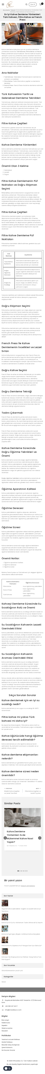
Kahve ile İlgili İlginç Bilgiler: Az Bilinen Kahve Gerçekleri (21, 934)
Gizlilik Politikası (7, 1042)
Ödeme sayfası (7, 1028)
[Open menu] (3, 4)
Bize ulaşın (5, 1020)
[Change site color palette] (7, 1068)
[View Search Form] (25, 4)
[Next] (39, 838)
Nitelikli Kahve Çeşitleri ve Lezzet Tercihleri (12, 791)
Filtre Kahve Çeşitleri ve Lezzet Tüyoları (33, 791)
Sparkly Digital (17, 1064)
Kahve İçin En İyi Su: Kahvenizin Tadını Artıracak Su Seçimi (22, 923)
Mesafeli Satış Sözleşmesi (11, 1045)
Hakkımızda (6, 1023)
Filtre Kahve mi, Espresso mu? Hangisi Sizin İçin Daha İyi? (22, 946)
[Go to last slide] (5, 838)
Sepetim (4, 1025)
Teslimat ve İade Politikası (11, 1039)
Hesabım (5, 1031)
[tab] (18, 870)
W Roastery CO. (13, 845)
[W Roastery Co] (10, 4)
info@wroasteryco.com (13, 1010)
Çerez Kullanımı (7, 1047)
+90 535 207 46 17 (11, 1006)
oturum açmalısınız (28, 886)
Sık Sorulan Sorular (8, 1050)
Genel (4, 982)
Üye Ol (32, 4)
